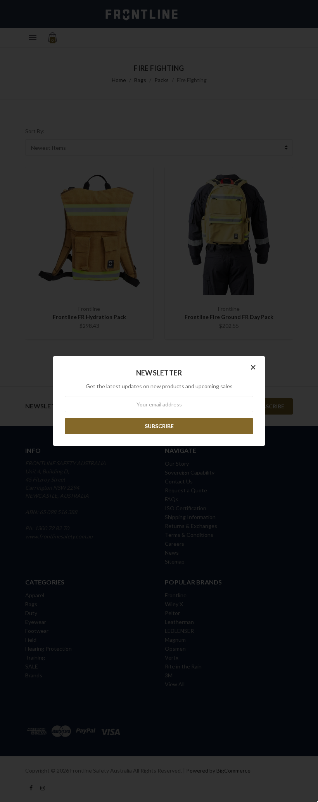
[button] (253, 367)
